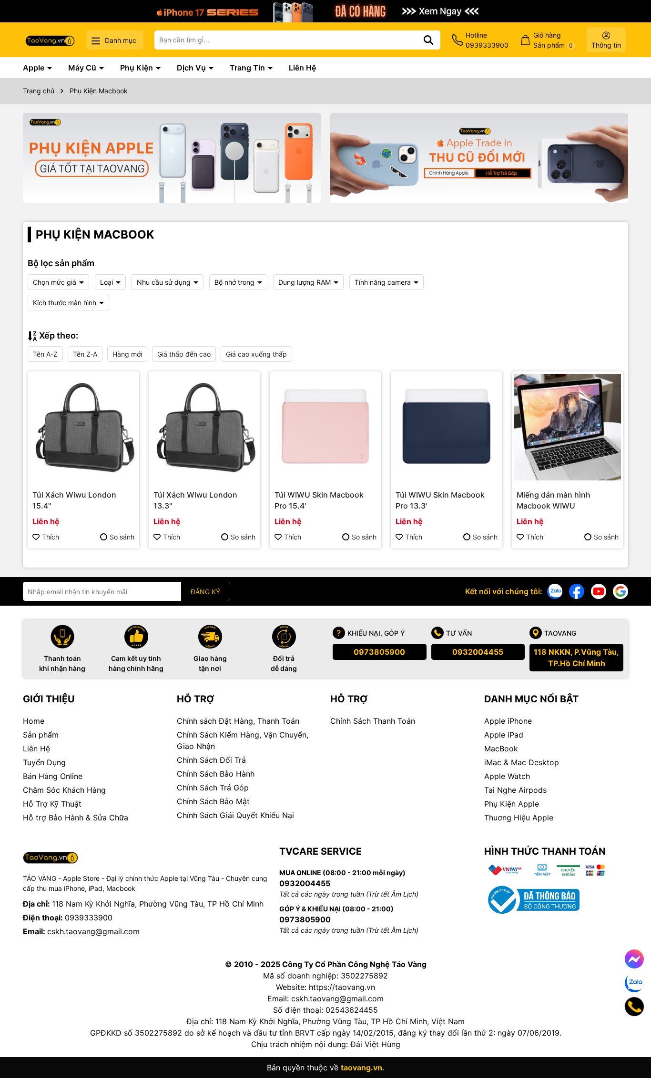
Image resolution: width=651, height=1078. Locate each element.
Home (33, 721)
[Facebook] (576, 591)
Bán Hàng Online (52, 776)
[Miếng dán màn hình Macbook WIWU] (567, 427)
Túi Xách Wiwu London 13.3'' (195, 500)
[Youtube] (598, 591)
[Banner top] (325, 10)
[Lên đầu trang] (630, 1039)
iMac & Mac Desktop (521, 762)
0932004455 (477, 652)
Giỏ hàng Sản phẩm (553, 40)
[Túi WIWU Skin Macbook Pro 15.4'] (325, 427)
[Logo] (50, 39)
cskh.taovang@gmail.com (93, 931)
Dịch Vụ (192, 67)
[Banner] (172, 158)
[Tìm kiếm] (428, 40)
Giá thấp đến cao (184, 354)
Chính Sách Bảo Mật (213, 801)
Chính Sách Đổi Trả (211, 760)
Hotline (487, 40)
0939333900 (88, 917)
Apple (34, 67)
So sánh (122, 537)
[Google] (620, 591)
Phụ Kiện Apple (511, 803)
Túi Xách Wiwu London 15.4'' (74, 500)
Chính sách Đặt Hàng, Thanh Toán (238, 721)
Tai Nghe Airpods (515, 790)
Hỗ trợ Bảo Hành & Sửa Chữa (75, 817)
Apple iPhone (508, 721)
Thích (50, 537)
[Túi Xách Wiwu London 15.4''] (83, 427)
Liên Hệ (302, 67)
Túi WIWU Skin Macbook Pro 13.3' (440, 500)
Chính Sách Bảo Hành (215, 774)
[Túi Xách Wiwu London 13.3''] (204, 427)
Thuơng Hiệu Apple (518, 817)
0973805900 (379, 652)
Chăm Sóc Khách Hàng (64, 790)
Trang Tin (248, 67)
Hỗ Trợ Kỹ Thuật (52, 803)
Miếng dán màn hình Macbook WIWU (553, 500)
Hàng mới (127, 354)
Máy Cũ (83, 67)
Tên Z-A (85, 354)
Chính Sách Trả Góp (213, 787)
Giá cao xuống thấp (256, 354)
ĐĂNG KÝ (205, 592)
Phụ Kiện (137, 67)
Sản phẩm (41, 734)
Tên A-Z (45, 354)
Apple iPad (503, 734)
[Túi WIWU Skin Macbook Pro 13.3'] (446, 427)
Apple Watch (507, 776)
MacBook (501, 748)
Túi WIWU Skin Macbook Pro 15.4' (319, 500)
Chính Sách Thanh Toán (372, 721)
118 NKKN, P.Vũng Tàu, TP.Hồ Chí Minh (576, 657)
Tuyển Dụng (44, 762)
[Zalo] (554, 591)
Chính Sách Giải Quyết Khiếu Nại (235, 815)
